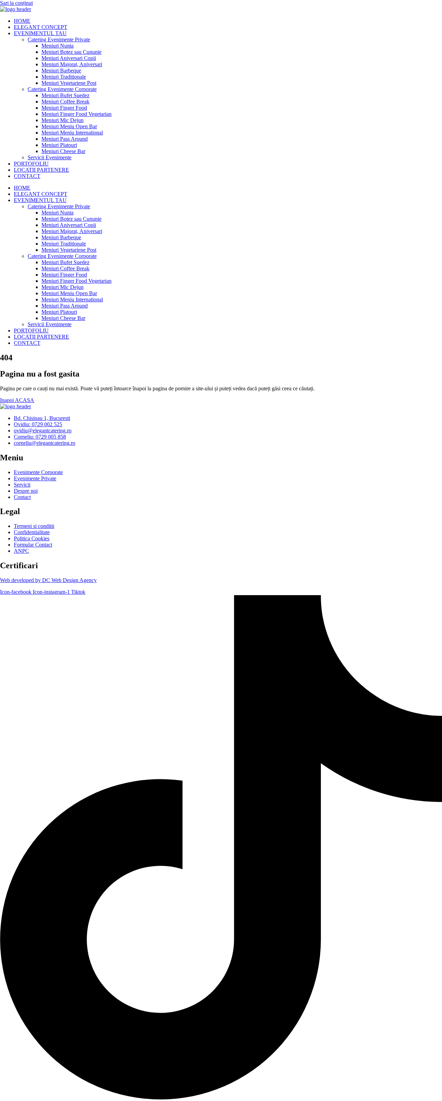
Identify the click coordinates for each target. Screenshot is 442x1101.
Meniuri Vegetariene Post (68, 83)
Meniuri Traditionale (63, 77)
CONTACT (27, 176)
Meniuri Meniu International (72, 133)
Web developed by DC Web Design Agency (48, 580)
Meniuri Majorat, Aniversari (71, 64)
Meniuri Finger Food (64, 108)
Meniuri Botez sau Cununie (71, 52)
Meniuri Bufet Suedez (65, 95)
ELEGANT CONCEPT (40, 27)
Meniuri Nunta (57, 46)
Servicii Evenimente (49, 157)
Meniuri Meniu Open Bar (69, 126)
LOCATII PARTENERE (41, 170)
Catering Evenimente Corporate (62, 89)
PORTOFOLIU (31, 164)
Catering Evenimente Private (59, 39)
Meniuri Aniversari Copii (68, 58)
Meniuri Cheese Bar (63, 151)
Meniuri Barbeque (61, 70)
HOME (22, 21)
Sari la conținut (16, 3)
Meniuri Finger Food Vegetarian (76, 114)
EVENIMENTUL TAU (40, 33)
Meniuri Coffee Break (65, 101)
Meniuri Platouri (59, 145)
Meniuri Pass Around (64, 139)
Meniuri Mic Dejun (62, 120)
